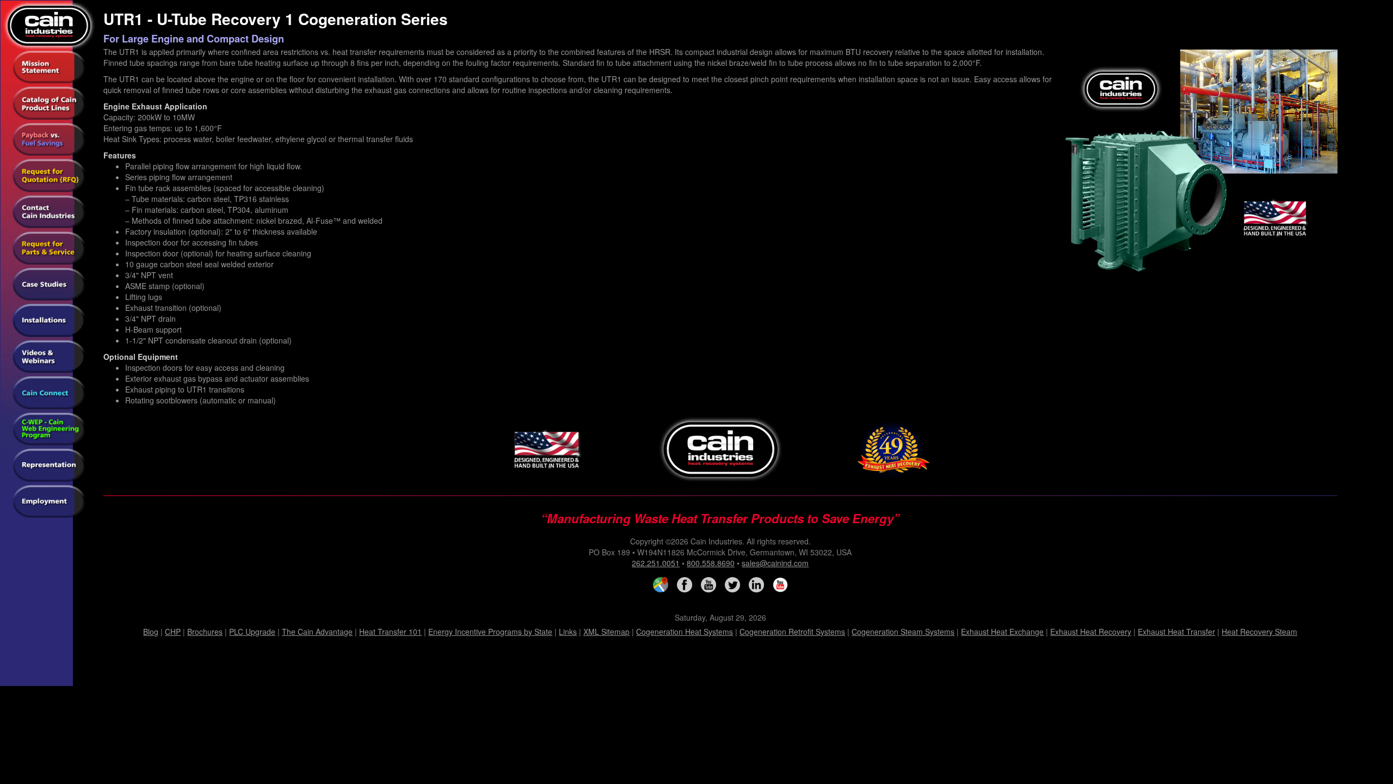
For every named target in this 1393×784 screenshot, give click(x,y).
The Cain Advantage (317, 631)
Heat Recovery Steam (1259, 631)
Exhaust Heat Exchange (1002, 631)
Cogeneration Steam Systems (903, 631)
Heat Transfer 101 (390, 631)
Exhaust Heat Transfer (1176, 631)
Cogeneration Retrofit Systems (792, 631)
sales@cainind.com (775, 563)
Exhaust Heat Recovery (1090, 631)
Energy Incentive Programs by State (490, 631)
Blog (150, 631)
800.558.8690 (711, 563)
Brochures (205, 631)
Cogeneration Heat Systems (684, 631)
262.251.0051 (656, 563)
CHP (173, 631)
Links (568, 631)
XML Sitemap (606, 631)
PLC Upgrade (252, 631)
